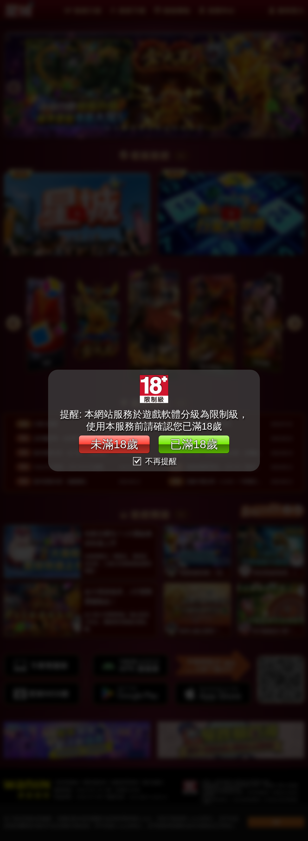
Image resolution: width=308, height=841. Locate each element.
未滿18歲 (114, 444)
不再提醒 (160, 461)
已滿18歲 (194, 444)
